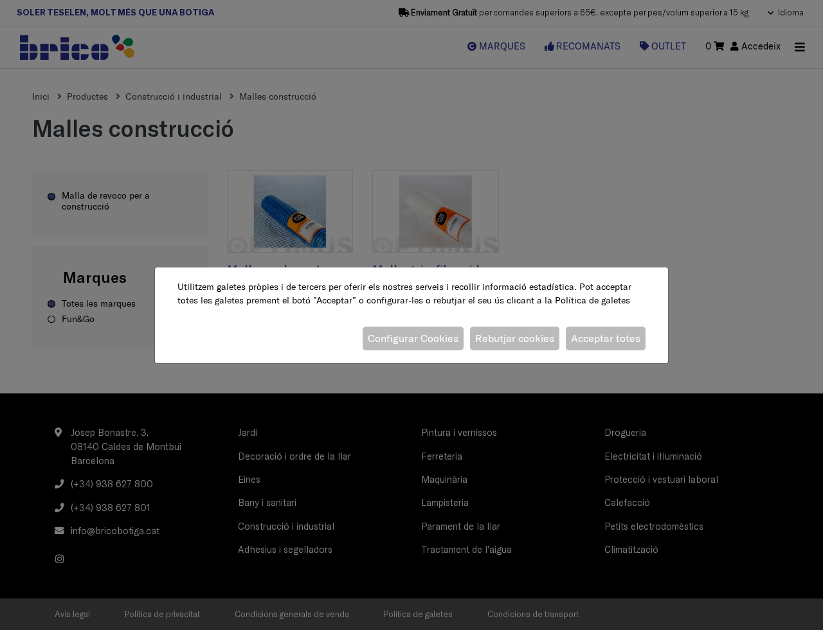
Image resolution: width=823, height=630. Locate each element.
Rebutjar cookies (514, 338)
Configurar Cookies (413, 338)
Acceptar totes (605, 338)
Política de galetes (592, 300)
